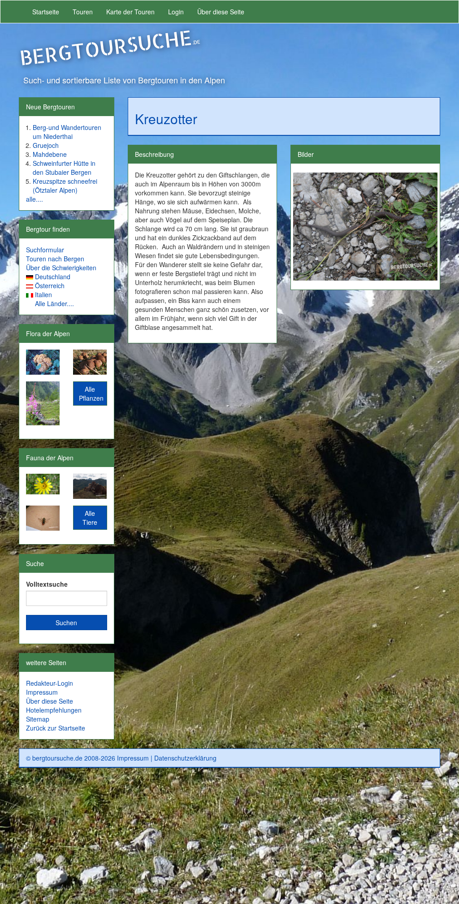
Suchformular (45, 249)
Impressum (42, 692)
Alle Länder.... (54, 303)
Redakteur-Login (49, 683)
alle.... (34, 199)
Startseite (45, 11)
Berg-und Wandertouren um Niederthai (67, 132)
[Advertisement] (229, 839)
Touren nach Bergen (55, 258)
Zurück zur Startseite (55, 727)
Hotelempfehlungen (54, 709)
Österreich (50, 285)
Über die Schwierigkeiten (61, 267)
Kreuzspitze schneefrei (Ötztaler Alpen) (65, 186)
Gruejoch (46, 145)
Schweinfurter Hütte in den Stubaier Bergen (64, 168)
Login (176, 11)
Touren (83, 11)
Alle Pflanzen (91, 393)
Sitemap (37, 718)
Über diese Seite (220, 11)
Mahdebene (50, 154)
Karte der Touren (130, 11)
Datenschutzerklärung (185, 757)
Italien (43, 294)
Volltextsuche (47, 584)
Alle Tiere (89, 518)
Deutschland (52, 276)
